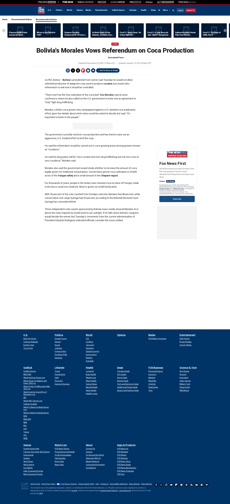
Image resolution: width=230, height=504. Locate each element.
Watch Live (61, 445)
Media (88, 10)
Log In (180, 10)
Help (97, 484)
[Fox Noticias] (165, 2)
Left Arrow (3, 30)
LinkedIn (181, 485)
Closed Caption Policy (86, 484)
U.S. (50, 10)
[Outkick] (149, 2)
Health (144, 10)
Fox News (41, 10)
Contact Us (104, 484)
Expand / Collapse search (173, 10)
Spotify (202, 485)
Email (93, 70)
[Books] (187, 2)
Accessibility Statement (119, 484)
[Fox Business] (85, 2)
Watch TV (191, 10)
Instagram (166, 485)
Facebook (68, 70)
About (89, 445)
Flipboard (83, 70)
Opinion (79, 10)
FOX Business (155, 367)
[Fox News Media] (67, 2)
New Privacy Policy (48, 484)
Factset (74, 491)
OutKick (27, 367)
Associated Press (116, 57)
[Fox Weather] (135, 2)
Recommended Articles (46, 19)
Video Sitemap (146, 484)
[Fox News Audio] (117, 2)
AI (159, 10)
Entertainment (101, 10)
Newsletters (197, 485)
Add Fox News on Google (109, 70)
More (165, 10)
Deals (120, 367)
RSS (192, 485)
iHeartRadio (207, 485)
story (115, 44)
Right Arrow (225, 30)
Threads (78, 70)
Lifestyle (133, 10)
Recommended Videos (21, 19)
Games (27, 445)
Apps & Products (126, 445)
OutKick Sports (118, 10)
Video (153, 10)
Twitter (73, 70)
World (69, 10)
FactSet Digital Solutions (109, 491)
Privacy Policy (164, 188)
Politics (59, 10)
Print (88, 70)
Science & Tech (188, 367)
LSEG (41, 493)
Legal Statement (125, 491)
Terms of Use (178, 188)
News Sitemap (134, 484)
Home (4, 19)
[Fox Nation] (102, 2)
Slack (186, 485)
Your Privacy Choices (69, 484)
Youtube (171, 485)
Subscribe (177, 199)
